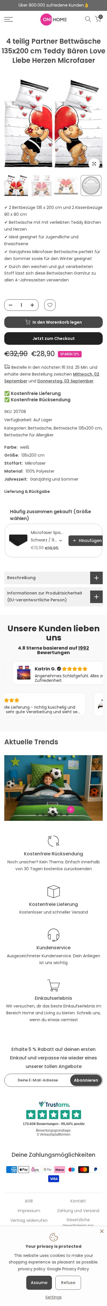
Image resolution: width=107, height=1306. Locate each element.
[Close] (102, 1231)
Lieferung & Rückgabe (27, 491)
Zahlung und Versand (78, 1211)
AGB (29, 1201)
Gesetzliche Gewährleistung (78, 1222)
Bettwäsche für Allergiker (29, 435)
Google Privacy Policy (68, 1269)
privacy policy (31, 1269)
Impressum (29, 1211)
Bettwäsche (40, 428)
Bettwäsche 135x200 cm (78, 428)
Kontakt (78, 1201)
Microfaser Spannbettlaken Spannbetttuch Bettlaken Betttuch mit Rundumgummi (48, 532)
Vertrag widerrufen (29, 1220)
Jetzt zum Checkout (54, 338)
